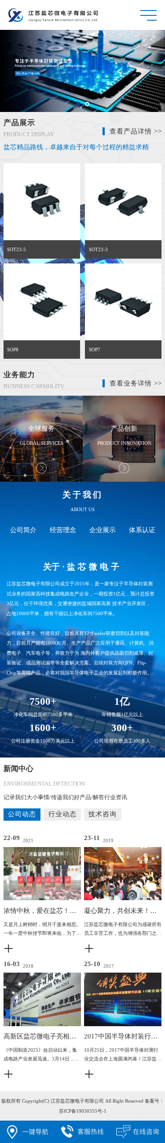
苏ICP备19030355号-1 (82, 1111)
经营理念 (63, 530)
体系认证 (142, 530)
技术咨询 (102, 814)
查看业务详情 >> (136, 383)
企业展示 (102, 530)
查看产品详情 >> (136, 131)
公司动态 (22, 814)
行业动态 (62, 814)
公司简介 (23, 530)
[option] (41, 439)
